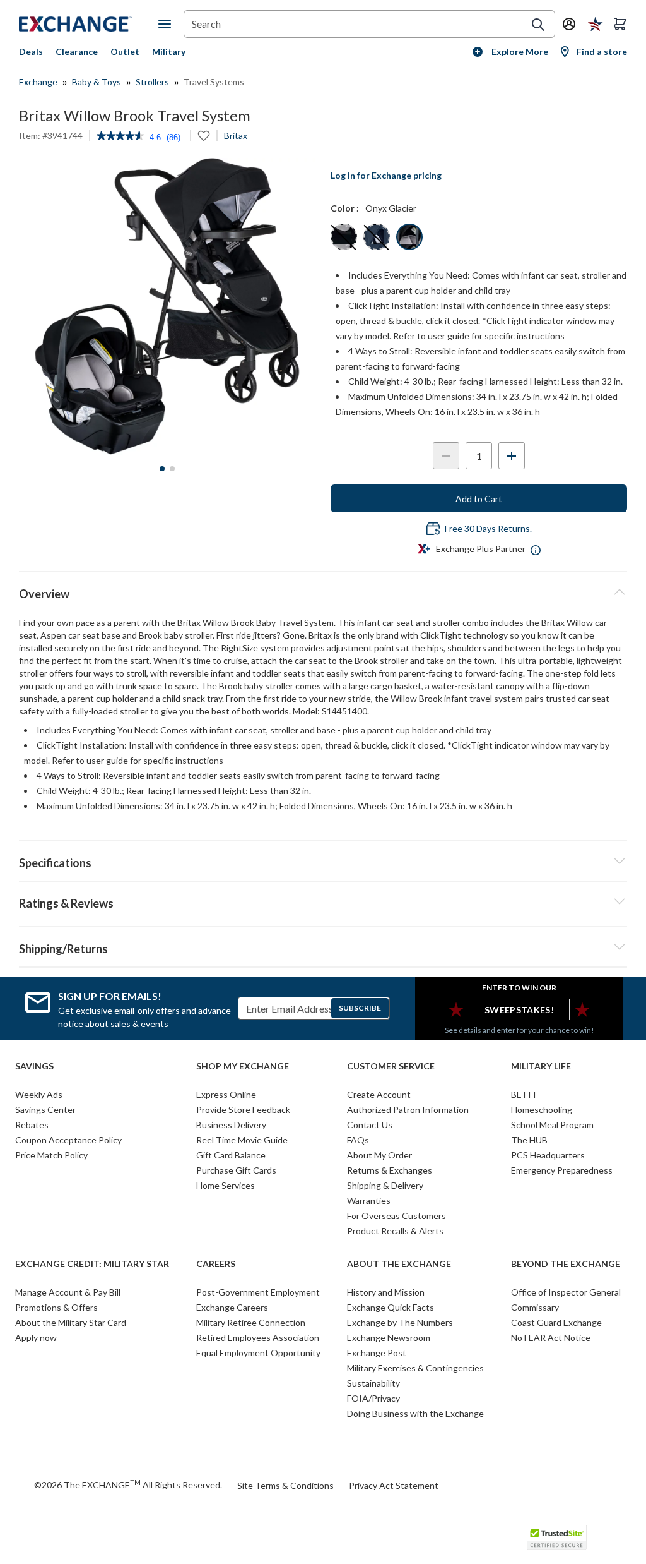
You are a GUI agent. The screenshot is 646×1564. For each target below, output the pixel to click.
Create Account (379, 1094)
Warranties (369, 1200)
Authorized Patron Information (408, 1109)
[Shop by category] (167, 24)
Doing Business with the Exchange (415, 1413)
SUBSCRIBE (360, 1008)
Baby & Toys (96, 81)
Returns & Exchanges (389, 1170)
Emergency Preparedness (562, 1170)
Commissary (535, 1307)
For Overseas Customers (396, 1215)
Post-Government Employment (258, 1292)
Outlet (124, 51)
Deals (31, 51)
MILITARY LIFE (541, 1066)
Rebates (32, 1124)
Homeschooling (541, 1109)
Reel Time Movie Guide (242, 1139)
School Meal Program (552, 1124)
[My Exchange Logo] (88, 24)
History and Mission (386, 1292)
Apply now (36, 1337)
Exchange (38, 81)
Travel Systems (214, 81)
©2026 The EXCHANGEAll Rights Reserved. (128, 1484)
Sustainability (373, 1383)
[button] (323, 901)
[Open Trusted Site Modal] (557, 1537)
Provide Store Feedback (243, 1109)
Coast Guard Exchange (556, 1322)
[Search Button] (538, 24)
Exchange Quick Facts (390, 1307)
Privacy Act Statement (393, 1485)
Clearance (77, 51)
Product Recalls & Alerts (395, 1230)
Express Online (226, 1094)
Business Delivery (231, 1124)
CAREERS (215, 1264)
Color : (345, 208)
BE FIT (524, 1094)
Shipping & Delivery (385, 1185)
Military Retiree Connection (250, 1322)
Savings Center (45, 1109)
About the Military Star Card (70, 1322)
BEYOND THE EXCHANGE (565, 1264)
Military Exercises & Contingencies (415, 1367)
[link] (120, 137)
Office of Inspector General (566, 1292)
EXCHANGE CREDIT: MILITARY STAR (92, 1264)
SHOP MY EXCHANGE (242, 1066)
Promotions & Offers (56, 1307)
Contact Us (369, 1124)
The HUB (529, 1139)
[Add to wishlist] (203, 135)
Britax (235, 135)
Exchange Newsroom (388, 1337)
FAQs (358, 1139)
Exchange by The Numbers (400, 1322)
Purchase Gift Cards (236, 1170)
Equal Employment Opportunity (258, 1352)
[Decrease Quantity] (446, 455)
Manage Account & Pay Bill (67, 1292)
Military (168, 51)
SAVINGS (34, 1066)
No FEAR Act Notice (550, 1337)
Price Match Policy (51, 1155)
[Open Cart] (620, 24)
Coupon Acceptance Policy (68, 1139)
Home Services (225, 1185)
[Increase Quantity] (511, 455)
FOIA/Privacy (373, 1398)
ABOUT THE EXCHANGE (399, 1264)
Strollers (152, 81)
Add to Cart (478, 498)
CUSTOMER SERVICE (391, 1066)
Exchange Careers (232, 1307)
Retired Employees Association (257, 1337)
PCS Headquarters (548, 1155)
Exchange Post (376, 1352)
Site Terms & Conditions (285, 1485)
